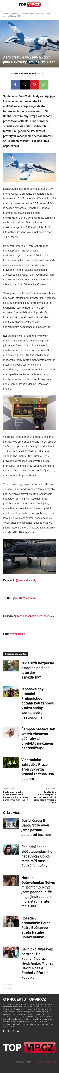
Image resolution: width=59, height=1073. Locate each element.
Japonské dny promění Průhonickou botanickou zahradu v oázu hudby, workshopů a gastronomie (37, 703)
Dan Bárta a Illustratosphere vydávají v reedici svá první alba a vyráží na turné (45, 797)
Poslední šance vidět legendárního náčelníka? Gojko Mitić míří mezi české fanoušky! (36, 856)
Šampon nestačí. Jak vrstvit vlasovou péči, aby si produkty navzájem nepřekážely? (38, 738)
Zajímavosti (15, 13)
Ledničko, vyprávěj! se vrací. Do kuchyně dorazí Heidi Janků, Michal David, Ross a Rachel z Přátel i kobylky (37, 963)
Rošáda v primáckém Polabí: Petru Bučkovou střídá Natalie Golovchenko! (36, 927)
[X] (25, 84)
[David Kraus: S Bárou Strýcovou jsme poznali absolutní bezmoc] (11, 823)
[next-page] (10, 986)
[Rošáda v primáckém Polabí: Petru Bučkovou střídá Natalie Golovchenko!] (11, 921)
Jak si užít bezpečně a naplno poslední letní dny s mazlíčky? (37, 669)
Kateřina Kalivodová (24, 74)
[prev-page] (5, 986)
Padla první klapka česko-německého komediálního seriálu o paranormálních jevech (15, 796)
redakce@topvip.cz (47, 1062)
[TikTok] (13, 1031)
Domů (5, 13)
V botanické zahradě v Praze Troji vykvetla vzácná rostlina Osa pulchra (37, 769)
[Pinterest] (34, 84)
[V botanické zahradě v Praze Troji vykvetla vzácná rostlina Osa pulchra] (11, 762)
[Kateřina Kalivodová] (6, 74)
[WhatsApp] (43, 84)
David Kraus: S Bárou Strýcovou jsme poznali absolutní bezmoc (36, 827)
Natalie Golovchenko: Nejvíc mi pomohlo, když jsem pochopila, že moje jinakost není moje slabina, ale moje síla (38, 891)
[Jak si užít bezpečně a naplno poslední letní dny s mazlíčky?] (11, 665)
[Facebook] (15, 84)
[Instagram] (8, 1031)
